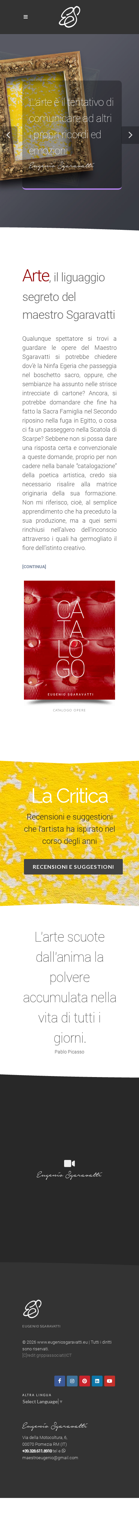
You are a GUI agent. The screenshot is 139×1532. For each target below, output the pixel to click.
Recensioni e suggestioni (73, 866)
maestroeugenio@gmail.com (50, 1457)
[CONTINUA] (34, 566)
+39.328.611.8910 (37, 1450)
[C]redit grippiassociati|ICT (47, 1355)
